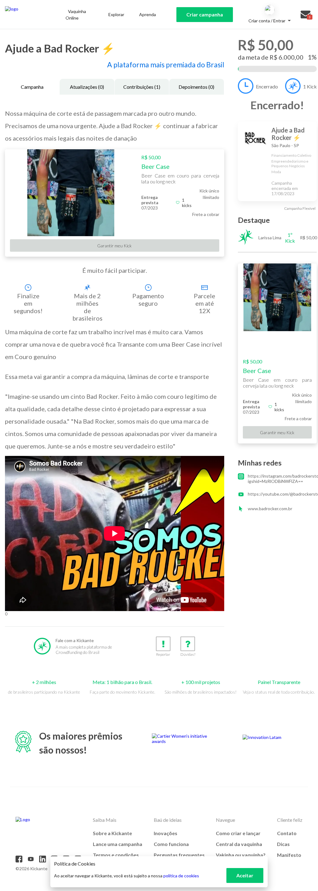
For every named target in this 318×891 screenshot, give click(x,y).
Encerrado (267, 86)
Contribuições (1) (141, 87)
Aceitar (244, 875)
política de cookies (181, 875)
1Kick (310, 86)
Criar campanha (204, 14)
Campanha (32, 87)
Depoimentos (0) (196, 87)
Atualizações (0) (87, 87)
